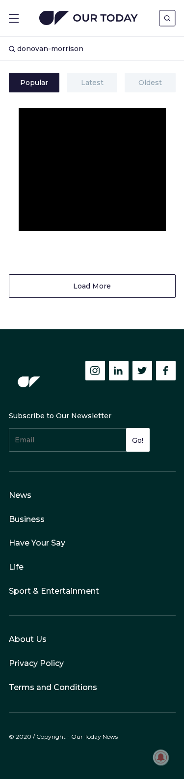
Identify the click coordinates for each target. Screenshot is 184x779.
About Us (28, 639)
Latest (92, 82)
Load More (92, 286)
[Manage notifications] (161, 757)
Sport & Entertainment (54, 591)
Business (27, 519)
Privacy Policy (36, 663)
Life (16, 567)
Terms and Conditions (53, 687)
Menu (14, 18)
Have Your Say (37, 543)
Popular (34, 82)
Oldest (150, 82)
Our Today (88, 19)
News (20, 495)
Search (167, 18)
